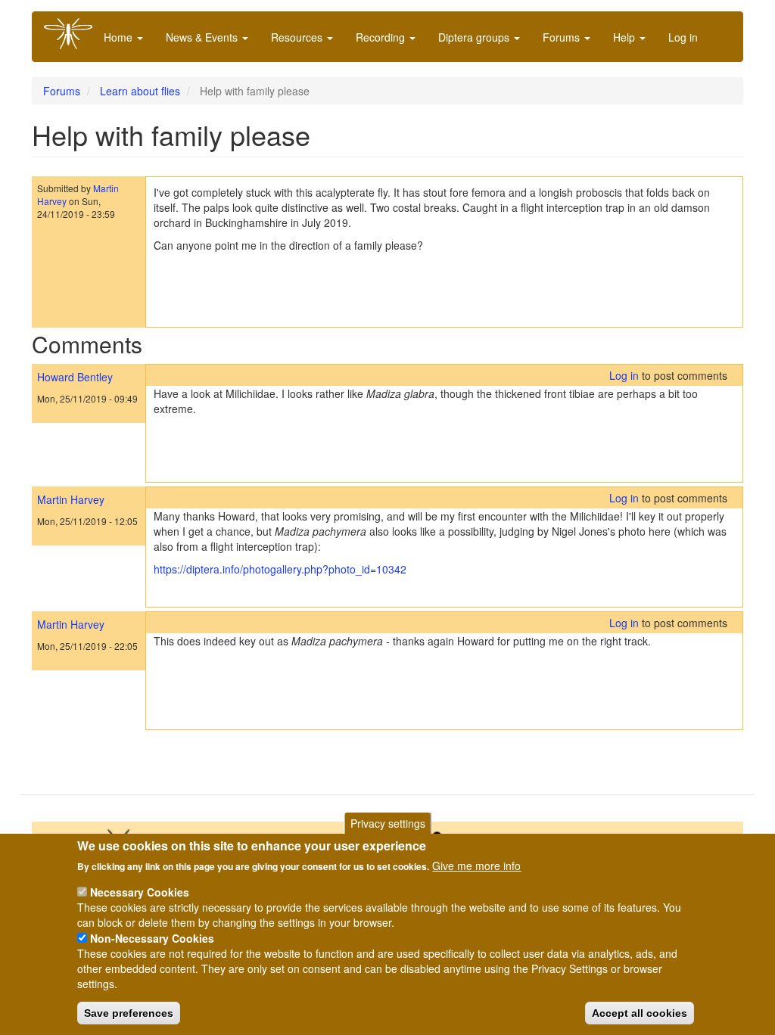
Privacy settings (387, 823)
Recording (382, 37)
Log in (683, 37)
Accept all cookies (639, 1013)
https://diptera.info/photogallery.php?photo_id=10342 (280, 569)
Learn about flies (140, 90)
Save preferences (128, 1013)
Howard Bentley (75, 376)
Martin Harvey (70, 499)
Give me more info (476, 865)
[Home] (74, 33)
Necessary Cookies (139, 892)
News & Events (203, 37)
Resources (298, 37)
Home (119, 37)
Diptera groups (475, 37)
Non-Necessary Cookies (152, 938)
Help (625, 37)
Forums (563, 37)
